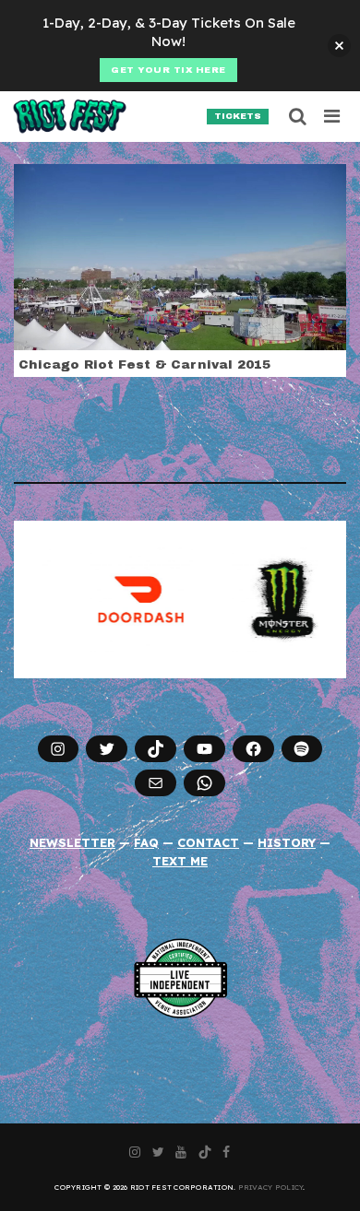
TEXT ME (180, 860)
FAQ (146, 842)
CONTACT (208, 842)
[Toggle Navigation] (333, 116)
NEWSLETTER (72, 842)
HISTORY (287, 842)
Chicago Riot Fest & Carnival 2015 (144, 364)
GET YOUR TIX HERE (168, 70)
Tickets (237, 116)
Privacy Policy (271, 1187)
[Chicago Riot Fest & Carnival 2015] (180, 255)
